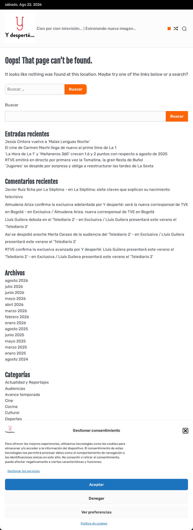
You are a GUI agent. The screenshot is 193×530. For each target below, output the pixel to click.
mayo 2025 (15, 341)
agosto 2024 (16, 359)
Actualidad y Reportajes (27, 382)
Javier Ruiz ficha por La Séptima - (36, 189)
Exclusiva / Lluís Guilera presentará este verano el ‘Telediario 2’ (95, 256)
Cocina (11, 406)
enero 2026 (15, 323)
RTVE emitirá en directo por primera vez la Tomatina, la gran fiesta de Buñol (74, 160)
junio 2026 (14, 292)
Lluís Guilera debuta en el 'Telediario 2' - (41, 219)
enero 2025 (15, 353)
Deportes (13, 419)
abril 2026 (14, 304)
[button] (185, 430)
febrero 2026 (17, 317)
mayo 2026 (15, 298)
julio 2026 (14, 286)
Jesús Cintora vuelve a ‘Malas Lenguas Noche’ (47, 141)
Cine (9, 400)
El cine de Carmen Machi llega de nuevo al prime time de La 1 (60, 147)
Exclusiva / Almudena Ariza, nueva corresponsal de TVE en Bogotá (93, 212)
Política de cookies (94, 523)
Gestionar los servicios (24, 471)
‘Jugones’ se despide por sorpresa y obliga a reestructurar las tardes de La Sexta (79, 166)
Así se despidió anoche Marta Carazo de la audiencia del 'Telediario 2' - (69, 234)
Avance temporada (22, 394)
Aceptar (96, 484)
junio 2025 (14, 335)
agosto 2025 (16, 329)
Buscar (11, 105)
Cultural (12, 412)
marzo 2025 (16, 347)
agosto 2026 (16, 280)
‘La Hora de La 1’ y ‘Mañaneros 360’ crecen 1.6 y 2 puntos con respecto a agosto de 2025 (86, 154)
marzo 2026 (16, 311)
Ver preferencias (96, 512)
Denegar (96, 498)
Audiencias (15, 388)
